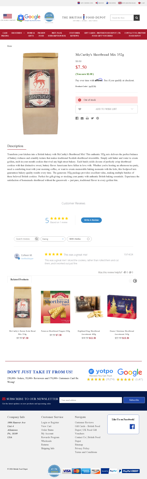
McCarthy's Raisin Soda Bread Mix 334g (22, 333)
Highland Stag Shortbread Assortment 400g (89, 333)
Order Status (47, 430)
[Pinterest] (97, 118)
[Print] (87, 118)
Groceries (16, 33)
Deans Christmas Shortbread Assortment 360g (122, 333)
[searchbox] (24, 239)
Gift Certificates (87, 3)
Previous (130, 280)
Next (134, 280)
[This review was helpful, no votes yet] (125, 272)
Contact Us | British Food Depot (134, 34)
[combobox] (53, 239)
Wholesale (46, 441)
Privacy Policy (82, 448)
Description (15, 145)
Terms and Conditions (86, 452)
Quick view (22, 307)
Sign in (101, 3)
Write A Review (91, 220)
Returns (45, 444)
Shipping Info (47, 448)
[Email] (82, 118)
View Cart (46, 426)
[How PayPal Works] (109, 471)
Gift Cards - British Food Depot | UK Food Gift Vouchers (102, 34)
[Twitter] (92, 118)
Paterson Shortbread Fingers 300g (55, 331)
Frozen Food (41, 34)
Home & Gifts (31, 34)
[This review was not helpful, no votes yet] (130, 272)
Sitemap (79, 444)
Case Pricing (5, 34)
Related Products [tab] (19, 279)
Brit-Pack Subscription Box (57, 34)
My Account (47, 433)
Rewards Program (129, 3)
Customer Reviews (74, 34)
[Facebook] (77, 118)
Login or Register (50, 422)
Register (112, 3)
